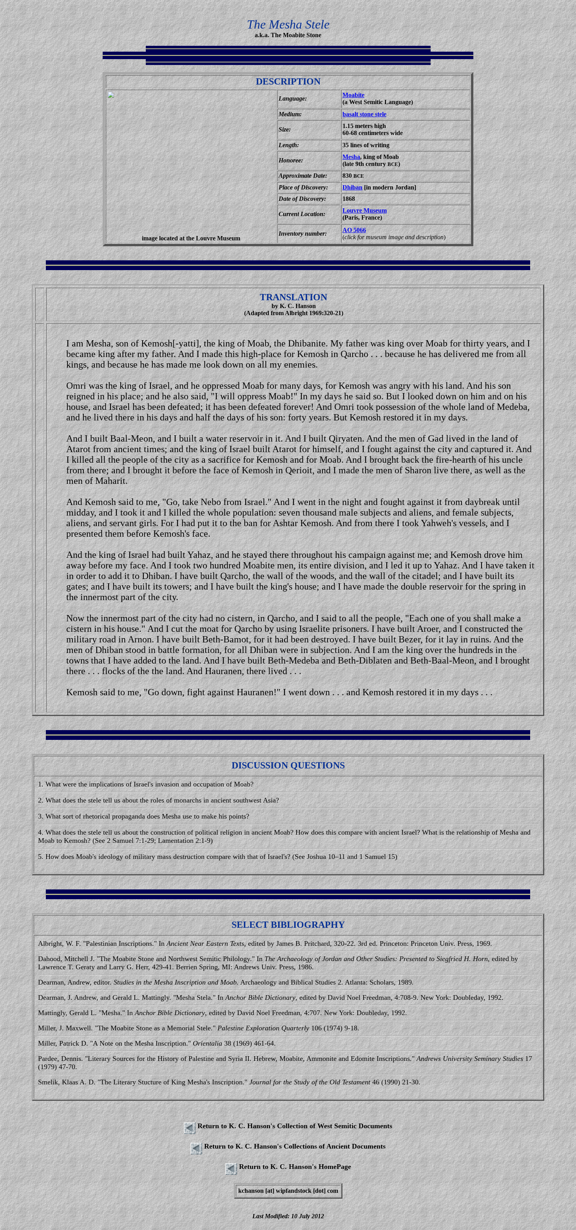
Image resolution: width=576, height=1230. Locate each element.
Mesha (351, 156)
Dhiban (352, 187)
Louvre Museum (364, 210)
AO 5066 (354, 230)
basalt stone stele (364, 114)
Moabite (353, 95)
